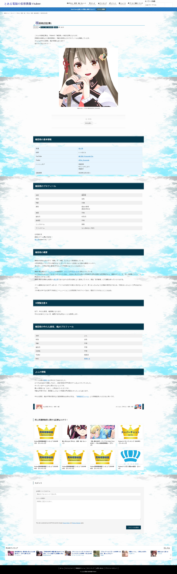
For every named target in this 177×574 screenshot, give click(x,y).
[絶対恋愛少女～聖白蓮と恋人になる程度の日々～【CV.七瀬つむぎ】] (11, 554)
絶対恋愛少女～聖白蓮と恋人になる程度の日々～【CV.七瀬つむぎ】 (25, 552)
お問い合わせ (99, 568)
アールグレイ (18, 555)
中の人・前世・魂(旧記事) (47, 27)
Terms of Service (76, 523)
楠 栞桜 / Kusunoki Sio (86, 156)
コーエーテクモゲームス (78, 555)
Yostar (102, 555)
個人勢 (62, 27)
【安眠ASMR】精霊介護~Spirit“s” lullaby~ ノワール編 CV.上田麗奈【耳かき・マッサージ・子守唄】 (53, 553)
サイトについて (69, 568)
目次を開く (88, 123)
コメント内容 (40, 498)
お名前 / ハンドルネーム (43, 491)
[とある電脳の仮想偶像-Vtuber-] (22, 4)
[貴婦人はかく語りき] (154, 554)
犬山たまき (75, 271)
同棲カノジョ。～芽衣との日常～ (138, 551)
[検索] (169, 5)
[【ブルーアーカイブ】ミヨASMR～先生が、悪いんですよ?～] (96, 554)
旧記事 (55, 27)
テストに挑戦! (101, 9)
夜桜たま (87, 358)
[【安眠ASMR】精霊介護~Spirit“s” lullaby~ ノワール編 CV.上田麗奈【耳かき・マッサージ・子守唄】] (39, 554)
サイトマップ (90, 568)
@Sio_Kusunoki (84, 160)
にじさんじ (51, 271)
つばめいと (132, 553)
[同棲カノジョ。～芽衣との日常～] (125, 554)
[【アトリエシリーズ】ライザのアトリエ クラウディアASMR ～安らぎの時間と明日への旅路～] (68, 554)
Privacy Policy (66, 523)
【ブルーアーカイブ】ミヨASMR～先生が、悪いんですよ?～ (110, 552)
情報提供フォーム (83, 396)
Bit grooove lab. (47, 555)
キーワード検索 (150, 1)
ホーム (61, 568)
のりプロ (67, 271)
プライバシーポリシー (111, 568)
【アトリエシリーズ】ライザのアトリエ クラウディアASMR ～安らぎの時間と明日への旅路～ (82, 553)
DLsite (167, 548)
